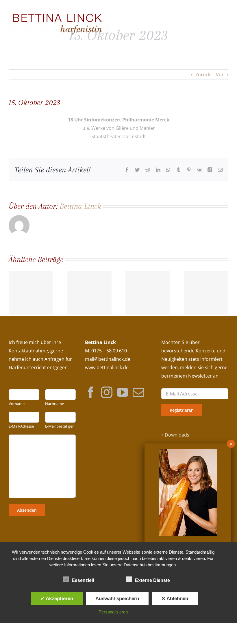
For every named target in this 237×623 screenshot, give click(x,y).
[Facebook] (91, 392)
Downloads (177, 435)
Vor (220, 74)
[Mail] (138, 392)
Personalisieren (113, 611)
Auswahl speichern (117, 598)
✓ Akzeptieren (56, 598)
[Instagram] (106, 392)
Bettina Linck (80, 206)
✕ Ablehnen (174, 598)
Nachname (54, 403)
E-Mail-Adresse (21, 426)
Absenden (27, 510)
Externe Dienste (152, 580)
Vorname (17, 403)
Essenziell (83, 580)
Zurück (202, 74)
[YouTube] (122, 392)
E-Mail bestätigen (60, 426)
